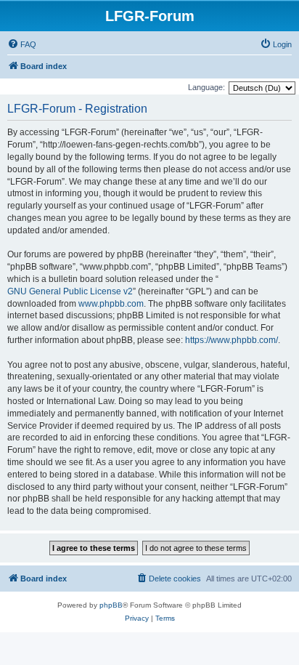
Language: (206, 87)
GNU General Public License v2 (70, 291)
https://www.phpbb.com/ (231, 340)
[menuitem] (21, 44)
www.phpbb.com (111, 304)
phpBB (111, 605)
